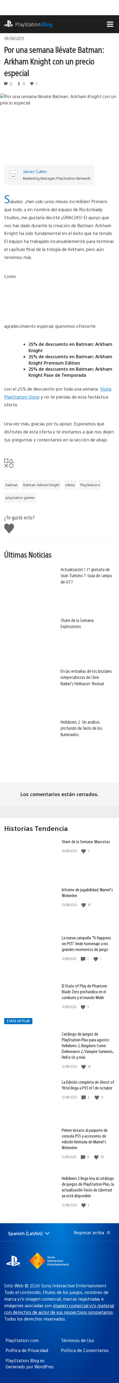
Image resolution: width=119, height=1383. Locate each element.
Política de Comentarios (85, 1350)
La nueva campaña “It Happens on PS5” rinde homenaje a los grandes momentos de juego (86, 943)
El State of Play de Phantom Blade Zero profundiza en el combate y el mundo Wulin (84, 991)
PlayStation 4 (90, 485)
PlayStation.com (22, 1340)
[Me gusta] (84, 851)
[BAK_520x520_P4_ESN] (73, 297)
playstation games (20, 497)
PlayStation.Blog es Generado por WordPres (30, 1363)
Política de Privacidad (27, 1350)
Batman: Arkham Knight (41, 485)
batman (12, 485)
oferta (70, 485)
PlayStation (34, 24)
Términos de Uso (77, 1340)
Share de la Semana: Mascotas (86, 841)
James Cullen (35, 171)
